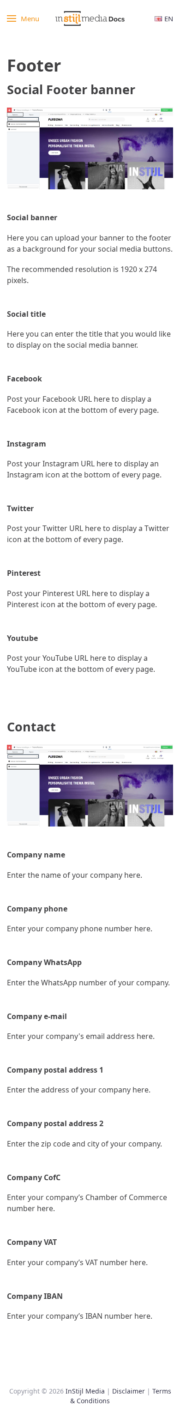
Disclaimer (128, 1391)
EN (168, 18)
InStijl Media (85, 1391)
